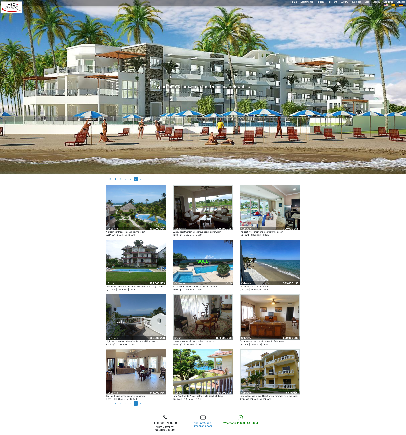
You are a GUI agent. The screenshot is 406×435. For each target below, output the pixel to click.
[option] (385, 5)
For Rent (332, 1)
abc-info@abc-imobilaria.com (203, 424)
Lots (367, 1)
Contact (400, 1)
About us (388, 1)
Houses (320, 1)
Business (356, 1)
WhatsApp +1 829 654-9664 (240, 423)
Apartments (306, 1)
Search (376, 1)
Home (293, 1)
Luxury (344, 1)
